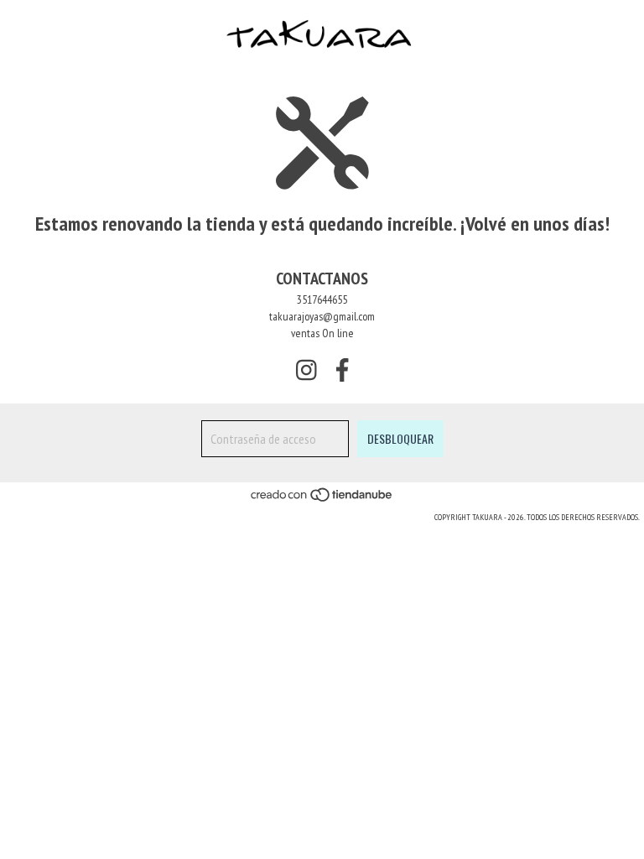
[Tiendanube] (322, 500)
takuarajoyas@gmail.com (322, 316)
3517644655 (322, 299)
